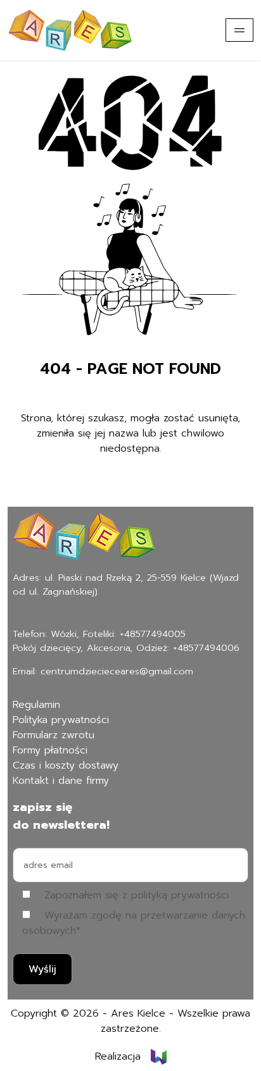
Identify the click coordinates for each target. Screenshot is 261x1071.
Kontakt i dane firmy (61, 780)
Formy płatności (50, 750)
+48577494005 (153, 634)
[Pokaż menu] (239, 30)
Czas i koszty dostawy (65, 765)
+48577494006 (206, 648)
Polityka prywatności (61, 719)
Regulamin (36, 704)
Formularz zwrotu (53, 735)
